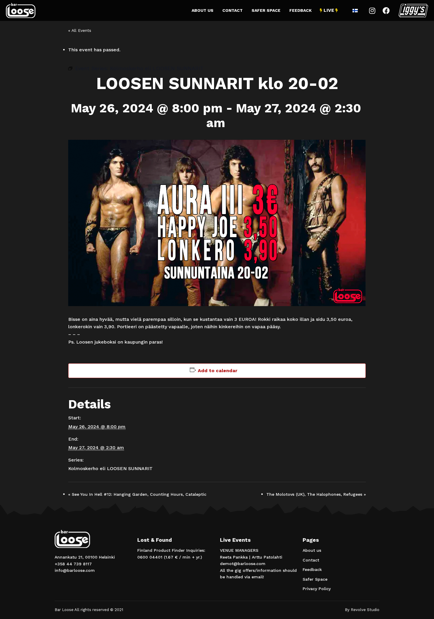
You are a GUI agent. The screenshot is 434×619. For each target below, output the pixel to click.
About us (202, 10)
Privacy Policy (317, 588)
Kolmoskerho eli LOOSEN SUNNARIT (110, 468)
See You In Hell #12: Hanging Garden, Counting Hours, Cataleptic (137, 494)
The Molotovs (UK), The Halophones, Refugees (316, 494)
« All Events (79, 30)
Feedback (300, 10)
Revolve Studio (365, 609)
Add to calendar (217, 370)
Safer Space (266, 10)
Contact (232, 10)
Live (329, 10)
